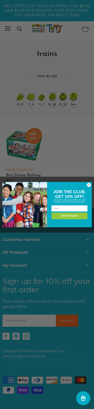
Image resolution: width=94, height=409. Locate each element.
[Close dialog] (89, 185)
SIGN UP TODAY (69, 216)
